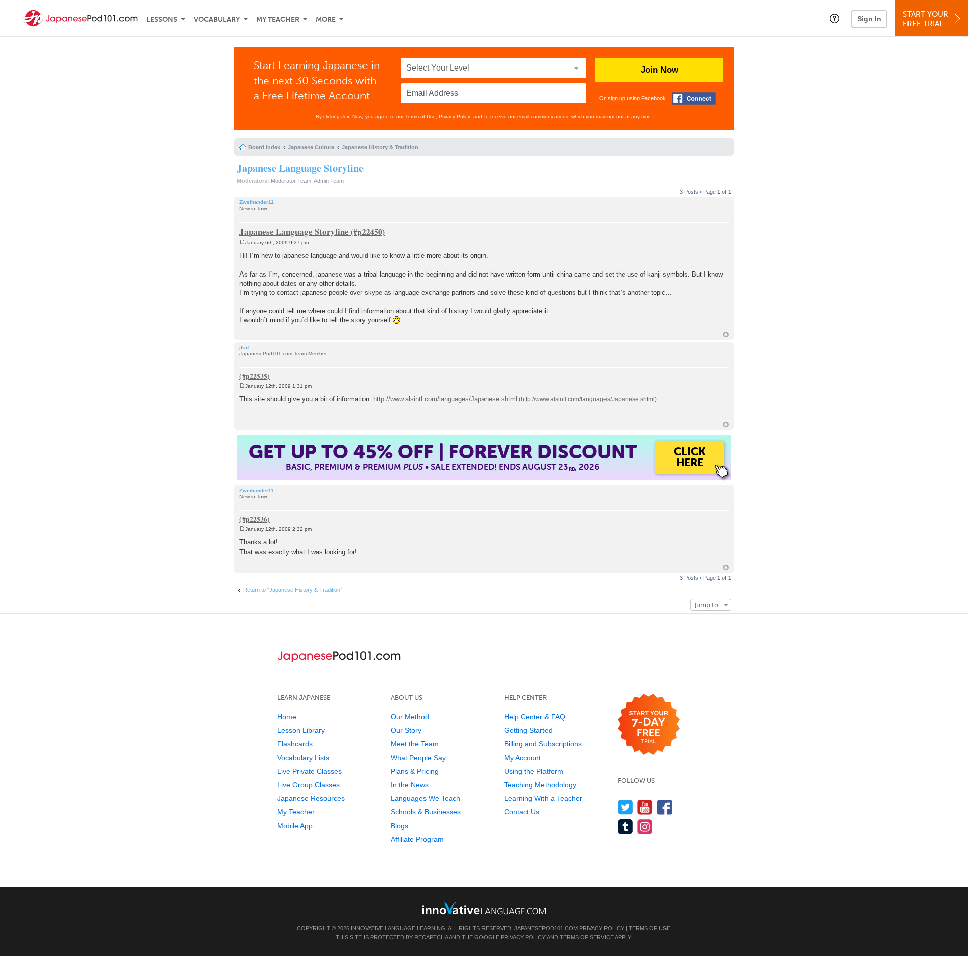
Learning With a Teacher (543, 798)
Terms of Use (420, 116)
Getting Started (528, 730)
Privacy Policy (454, 116)
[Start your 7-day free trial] (649, 725)
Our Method (410, 717)
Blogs (399, 826)
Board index (264, 147)
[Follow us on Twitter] (625, 807)
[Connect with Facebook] (694, 98)
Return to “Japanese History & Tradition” (292, 590)
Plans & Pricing (415, 771)
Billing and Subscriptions (543, 744)
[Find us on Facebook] (665, 807)
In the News (410, 785)
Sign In (869, 19)
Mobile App (295, 826)
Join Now (659, 70)
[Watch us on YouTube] (645, 807)
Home (286, 717)
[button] (834, 18)
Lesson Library (301, 730)
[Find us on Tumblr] (625, 826)
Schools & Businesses (426, 812)
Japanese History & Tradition (380, 147)
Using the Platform (533, 771)
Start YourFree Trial (925, 19)
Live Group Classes (308, 785)
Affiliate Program (417, 839)
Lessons (161, 19)
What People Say (418, 758)
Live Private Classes (309, 771)
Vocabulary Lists (303, 758)
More (326, 19)
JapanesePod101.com (546, 928)
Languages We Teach (425, 798)
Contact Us (521, 812)
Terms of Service (587, 937)
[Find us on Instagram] (645, 826)
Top (726, 334)
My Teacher (277, 19)
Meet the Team (415, 744)
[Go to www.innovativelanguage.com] (484, 908)
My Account (522, 758)
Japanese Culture (311, 147)
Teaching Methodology (540, 785)
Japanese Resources (311, 798)
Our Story (406, 730)
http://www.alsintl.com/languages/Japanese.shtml (445, 399)
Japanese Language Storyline (300, 168)
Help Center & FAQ (534, 717)
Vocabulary (217, 19)
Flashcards (295, 744)
